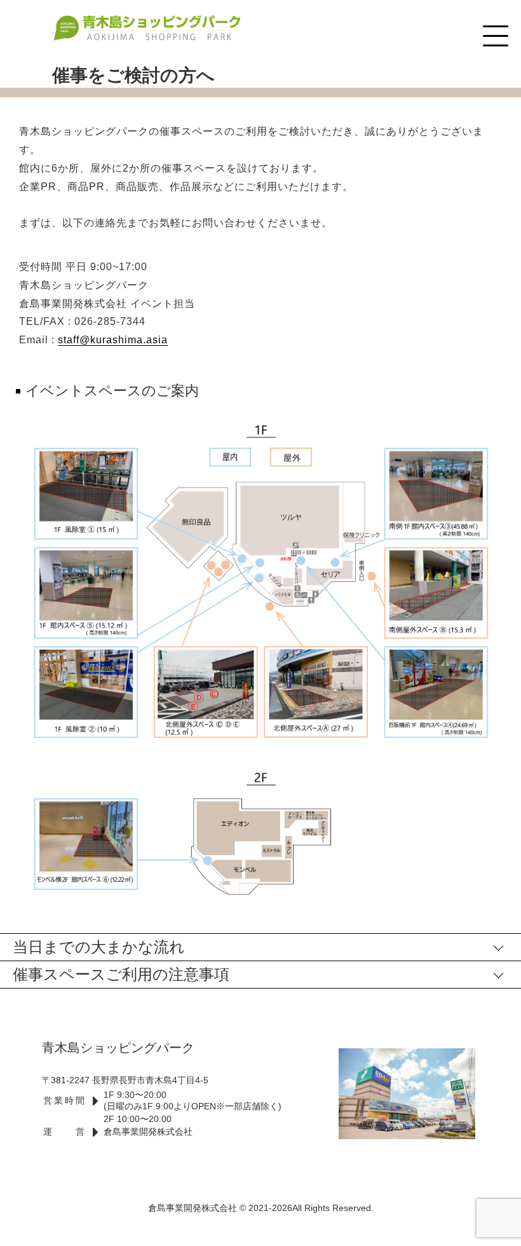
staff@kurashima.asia (113, 339)
